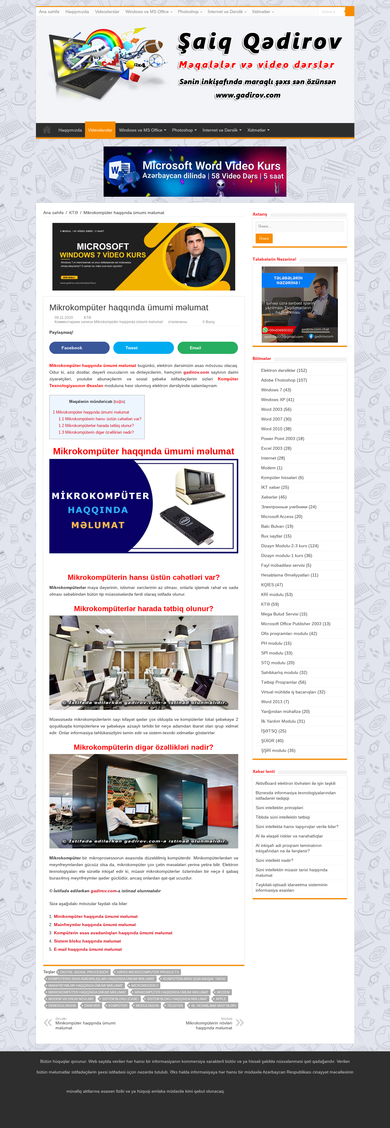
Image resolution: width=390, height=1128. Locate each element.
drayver (92, 1005)
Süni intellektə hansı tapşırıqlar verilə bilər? (297, 826)
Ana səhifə (49, 11)
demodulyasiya (62, 1005)
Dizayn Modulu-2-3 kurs (284, 545)
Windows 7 (271, 389)
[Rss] (290, 12)
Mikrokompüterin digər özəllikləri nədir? (96, 432)
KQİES (267, 584)
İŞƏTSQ (269, 730)
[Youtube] (307, 12)
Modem (223, 992)
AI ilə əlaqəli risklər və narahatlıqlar (289, 836)
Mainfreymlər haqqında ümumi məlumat (95, 924)
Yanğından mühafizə (281, 711)
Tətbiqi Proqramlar (279, 682)
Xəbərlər (269, 497)
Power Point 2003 (278, 438)
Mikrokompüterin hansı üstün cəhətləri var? (99, 419)
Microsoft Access (277, 516)
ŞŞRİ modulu (273, 750)
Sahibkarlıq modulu (279, 672)
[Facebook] (296, 12)
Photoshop (188, 11)
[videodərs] (195, 69)
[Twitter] (302, 12)
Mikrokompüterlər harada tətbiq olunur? (96, 425)
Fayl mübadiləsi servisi (283, 565)
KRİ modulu (272, 594)
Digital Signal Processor (84, 972)
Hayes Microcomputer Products (148, 972)
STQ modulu (273, 662)
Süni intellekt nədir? (274, 860)
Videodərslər (107, 11)
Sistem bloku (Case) (120, 999)
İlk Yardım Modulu (278, 721)
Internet (268, 458)
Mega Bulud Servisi (279, 614)
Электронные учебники (284, 506)
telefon (175, 1005)
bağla (119, 402)
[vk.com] (313, 12)
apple (221, 999)
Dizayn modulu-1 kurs (282, 555)
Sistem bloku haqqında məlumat (87, 941)
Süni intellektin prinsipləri (279, 807)
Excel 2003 (271, 448)
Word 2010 (271, 428)
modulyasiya (147, 1005)
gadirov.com (103, 890)
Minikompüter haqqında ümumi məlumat (96, 916)
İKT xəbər (270, 487)
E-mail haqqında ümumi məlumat (88, 949)
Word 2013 (271, 701)
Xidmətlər (261, 11)
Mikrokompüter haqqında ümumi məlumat (91, 412)
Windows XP (273, 399)
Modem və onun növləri (71, 999)
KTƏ (73, 212)
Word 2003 (271, 409)
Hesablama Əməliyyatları (285, 575)
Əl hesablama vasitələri (213, 1005)
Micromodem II (144, 985)
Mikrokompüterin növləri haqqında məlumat (209, 1023)
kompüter (117, 1005)
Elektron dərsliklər (278, 370)
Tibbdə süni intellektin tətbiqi (283, 817)
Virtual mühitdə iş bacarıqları (288, 691)
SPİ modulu (272, 652)
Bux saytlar (271, 536)
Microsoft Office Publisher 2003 (291, 623)
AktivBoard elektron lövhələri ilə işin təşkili (295, 783)
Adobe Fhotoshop (278, 380)
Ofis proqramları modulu (284, 633)
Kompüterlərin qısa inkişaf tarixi (194, 979)
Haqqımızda (77, 11)
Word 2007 (271, 419)
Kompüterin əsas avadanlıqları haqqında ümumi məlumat (113, 932)
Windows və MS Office (147, 11)
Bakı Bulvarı (272, 526)
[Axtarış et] (349, 11)
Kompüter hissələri (279, 477)
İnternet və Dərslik (225, 11)
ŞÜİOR (268, 740)
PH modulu (271, 643)
